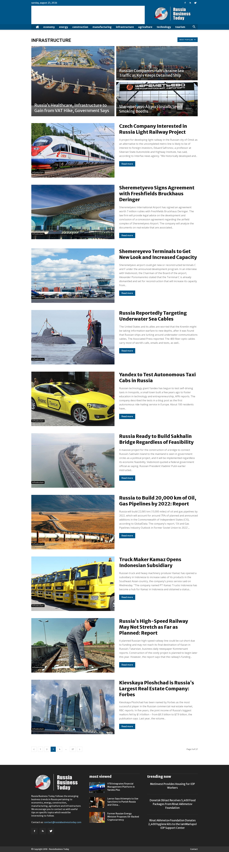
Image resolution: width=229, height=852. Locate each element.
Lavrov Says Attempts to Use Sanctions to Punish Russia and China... (122, 801)
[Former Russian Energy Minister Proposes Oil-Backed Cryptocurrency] (97, 817)
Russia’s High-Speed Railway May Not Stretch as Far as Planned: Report (153, 627)
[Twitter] (195, 3)
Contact (194, 849)
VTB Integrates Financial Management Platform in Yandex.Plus (121, 786)
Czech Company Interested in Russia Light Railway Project (153, 129)
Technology (164, 26)
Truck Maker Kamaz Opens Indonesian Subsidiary (150, 562)
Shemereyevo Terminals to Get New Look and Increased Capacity (158, 254)
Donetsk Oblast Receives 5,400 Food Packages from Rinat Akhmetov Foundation (173, 804)
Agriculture (145, 26)
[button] (194, 27)
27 (73, 749)
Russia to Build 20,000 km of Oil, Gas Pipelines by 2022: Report (157, 501)
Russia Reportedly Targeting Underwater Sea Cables (153, 316)
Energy (63, 26)
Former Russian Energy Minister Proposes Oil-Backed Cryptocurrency (123, 816)
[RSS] (190, 3)
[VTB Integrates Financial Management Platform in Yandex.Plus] (97, 787)
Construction (80, 26)
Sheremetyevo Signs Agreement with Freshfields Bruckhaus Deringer (156, 193)
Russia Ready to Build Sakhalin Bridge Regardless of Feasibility (156, 439)
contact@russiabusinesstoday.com (62, 822)
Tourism (180, 26)
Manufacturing (102, 26)
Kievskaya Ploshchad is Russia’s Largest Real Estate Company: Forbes (156, 688)
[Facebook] (185, 3)
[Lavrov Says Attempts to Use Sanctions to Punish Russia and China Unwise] (97, 802)
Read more (127, 164)
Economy (49, 26)
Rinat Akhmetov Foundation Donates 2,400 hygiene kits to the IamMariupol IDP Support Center (172, 824)
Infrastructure (125, 26)
